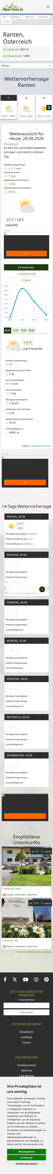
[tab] (7, 330)
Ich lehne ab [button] (26, 1157)
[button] (49, 107)
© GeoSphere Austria (39, 446)
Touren (26, 1042)
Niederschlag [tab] (27, 274)
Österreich (29, 17)
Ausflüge (26, 1037)
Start (4, 17)
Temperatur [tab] (27, 267)
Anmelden (27, 1012)
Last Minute (26, 1075)
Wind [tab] (28, 280)
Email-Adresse (26, 999)
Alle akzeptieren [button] (26, 1151)
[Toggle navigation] (48, 7)
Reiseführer (15, 17)
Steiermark (43, 17)
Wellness (26, 1070)
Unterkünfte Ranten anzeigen (34, 951)
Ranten (7, 21)
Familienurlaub (26, 1065)
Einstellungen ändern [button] (26, 1163)
